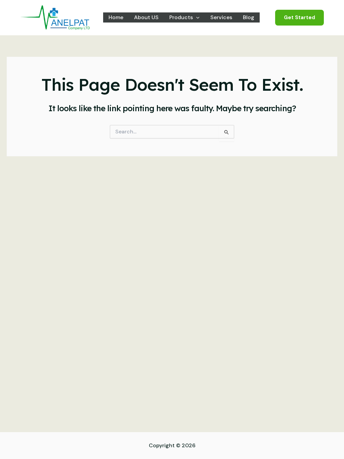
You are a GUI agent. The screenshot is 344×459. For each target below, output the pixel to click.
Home (116, 17)
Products (181, 17)
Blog (248, 17)
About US (146, 17)
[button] (196, 17)
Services (221, 17)
